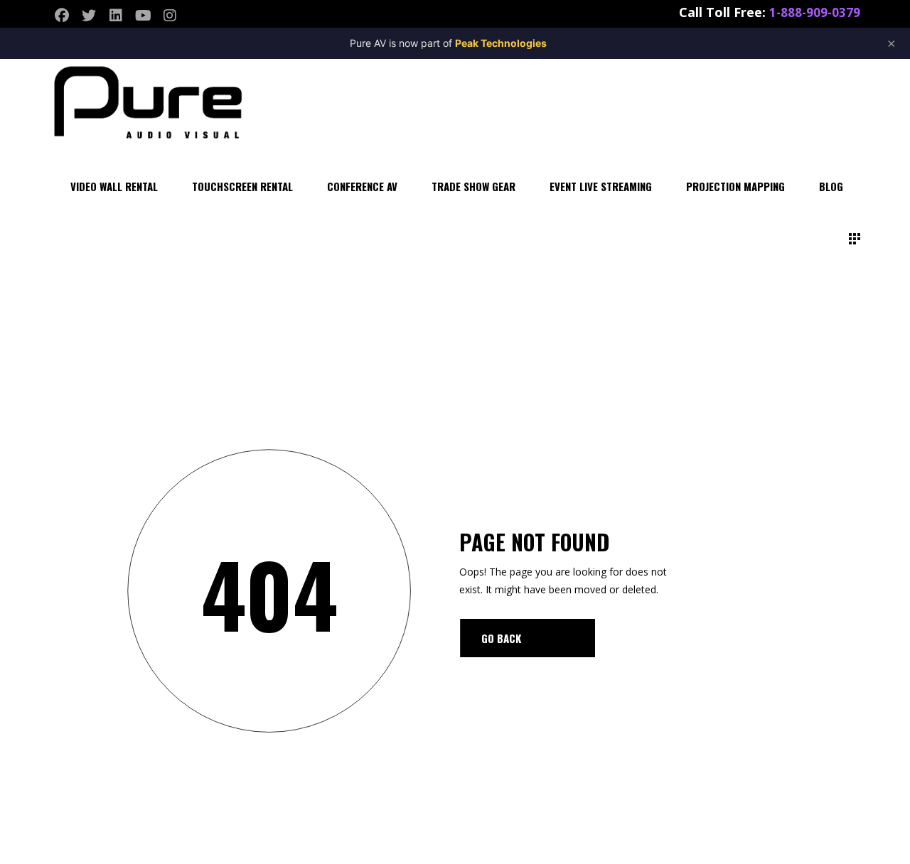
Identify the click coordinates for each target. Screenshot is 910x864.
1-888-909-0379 (814, 12)
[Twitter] (89, 15)
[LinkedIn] (116, 15)
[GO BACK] (527, 638)
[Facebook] (62, 15)
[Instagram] (170, 15)
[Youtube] (143, 15)
